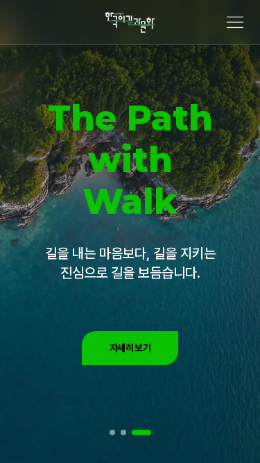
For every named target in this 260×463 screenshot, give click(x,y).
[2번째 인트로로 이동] (123, 432)
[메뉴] (235, 22)
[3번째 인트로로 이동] (141, 432)
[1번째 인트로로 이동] (112, 432)
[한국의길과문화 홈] (130, 22)
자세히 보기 (130, 347)
